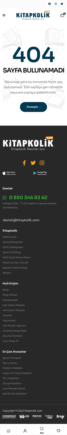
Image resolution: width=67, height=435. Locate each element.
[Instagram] (55, 3)
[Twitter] (61, 3)
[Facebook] (49, 3)
